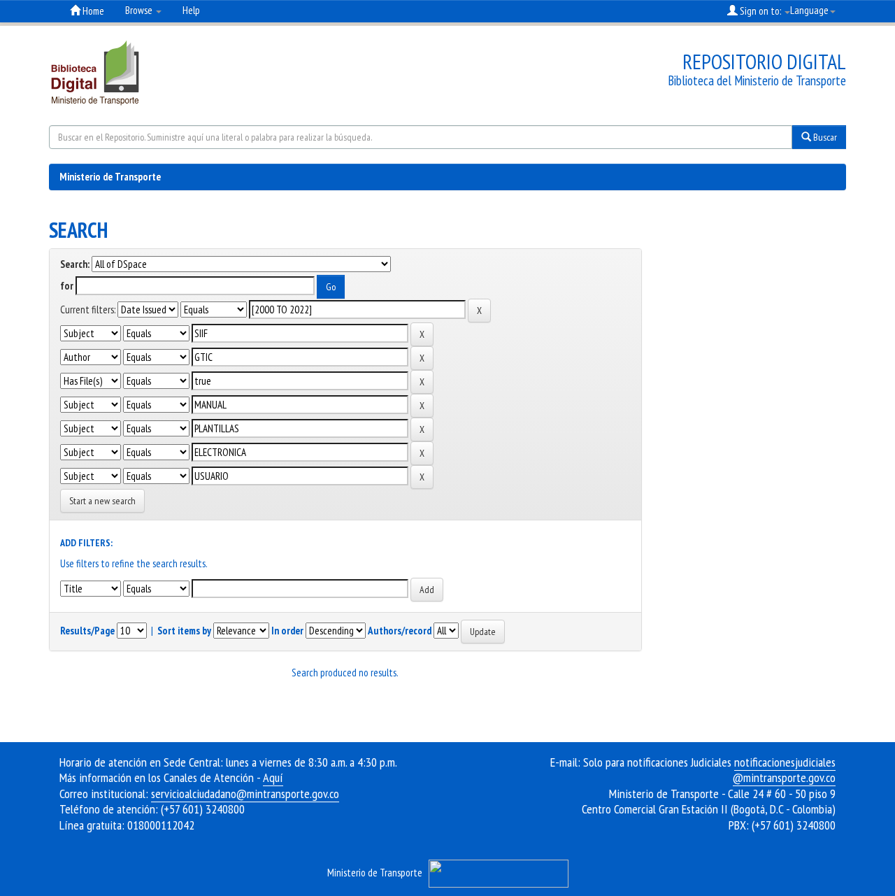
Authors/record (399, 630)
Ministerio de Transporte (110, 176)
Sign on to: (760, 10)
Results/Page (87, 630)
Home (92, 10)
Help (191, 10)
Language (809, 10)
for (66, 285)
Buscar (824, 137)
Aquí (273, 777)
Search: (75, 264)
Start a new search (102, 501)
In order (287, 630)
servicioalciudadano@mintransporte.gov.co (245, 793)
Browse (140, 10)
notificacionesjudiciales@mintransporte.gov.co (784, 770)
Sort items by (184, 630)
